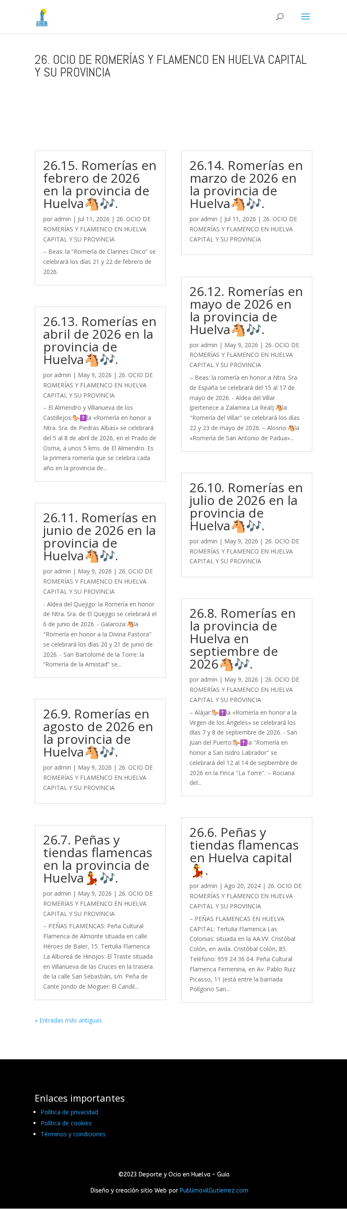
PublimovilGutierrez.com (214, 1190)
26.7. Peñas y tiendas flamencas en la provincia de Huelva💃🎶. (97, 858)
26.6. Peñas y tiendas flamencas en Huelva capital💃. (244, 851)
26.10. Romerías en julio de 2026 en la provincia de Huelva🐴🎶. (246, 506)
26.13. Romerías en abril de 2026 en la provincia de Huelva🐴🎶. (100, 340)
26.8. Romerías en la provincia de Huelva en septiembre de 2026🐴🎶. (243, 638)
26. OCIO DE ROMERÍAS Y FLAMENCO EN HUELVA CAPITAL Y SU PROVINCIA (97, 229)
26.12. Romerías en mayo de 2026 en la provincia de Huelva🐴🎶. (246, 310)
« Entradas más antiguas (68, 1020)
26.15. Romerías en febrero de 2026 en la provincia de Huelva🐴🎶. (100, 184)
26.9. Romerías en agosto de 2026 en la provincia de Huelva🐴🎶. (98, 732)
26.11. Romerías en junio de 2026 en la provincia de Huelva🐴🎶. (100, 536)
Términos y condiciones (73, 1134)
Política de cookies (66, 1123)
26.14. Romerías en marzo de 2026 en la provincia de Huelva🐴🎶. (246, 184)
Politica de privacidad (69, 1112)
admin (62, 219)
